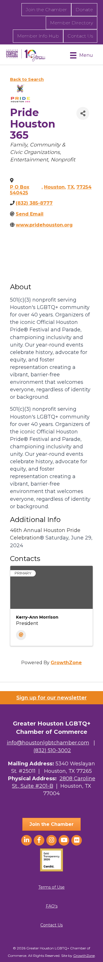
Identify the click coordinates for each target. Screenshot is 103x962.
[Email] (21, 635)
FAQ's (52, 906)
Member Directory (71, 23)
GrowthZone (66, 662)
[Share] (82, 113)
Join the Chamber (46, 9)
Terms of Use (51, 887)
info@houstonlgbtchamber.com (48, 743)
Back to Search (27, 79)
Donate (84, 9)
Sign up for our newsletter (51, 698)
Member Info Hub (38, 36)
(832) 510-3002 (52, 750)
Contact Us (80, 36)
